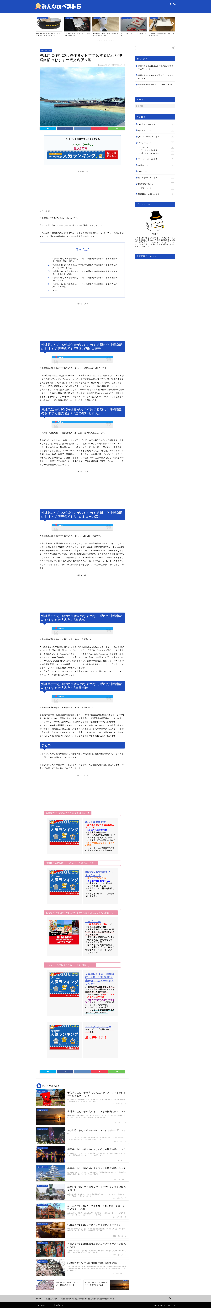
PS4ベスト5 (157, 147)
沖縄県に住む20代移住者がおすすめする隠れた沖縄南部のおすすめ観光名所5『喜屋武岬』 (85, 285)
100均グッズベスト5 (155, 124)
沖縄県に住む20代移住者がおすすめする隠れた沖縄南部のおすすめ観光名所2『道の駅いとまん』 (85, 266)
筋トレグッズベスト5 (155, 178)
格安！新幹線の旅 (95, 822)
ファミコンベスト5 (157, 150)
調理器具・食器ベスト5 (155, 194)
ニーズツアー (93, 921)
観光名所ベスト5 (46, 50)
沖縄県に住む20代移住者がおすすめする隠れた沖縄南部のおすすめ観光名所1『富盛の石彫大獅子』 (85, 259)
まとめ (55, 290)
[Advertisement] (82, 189)
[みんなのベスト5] (58, 9)
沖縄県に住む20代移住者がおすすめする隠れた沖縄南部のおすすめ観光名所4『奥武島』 (85, 278)
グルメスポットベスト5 (155, 137)
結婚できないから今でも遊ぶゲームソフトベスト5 (155, 76)
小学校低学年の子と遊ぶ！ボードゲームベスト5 (155, 86)
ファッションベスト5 (155, 159)
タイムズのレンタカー (98, 1026)
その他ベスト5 (155, 130)
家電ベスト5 (155, 165)
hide (86, 250)
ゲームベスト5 (155, 143)
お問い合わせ (60, 1305)
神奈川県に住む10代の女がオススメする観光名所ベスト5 (155, 67)
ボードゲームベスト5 (157, 153)
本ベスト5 (155, 171)
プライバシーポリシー (45, 1305)
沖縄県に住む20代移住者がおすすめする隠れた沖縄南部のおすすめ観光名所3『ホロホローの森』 (85, 272)
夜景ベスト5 (157, 188)
